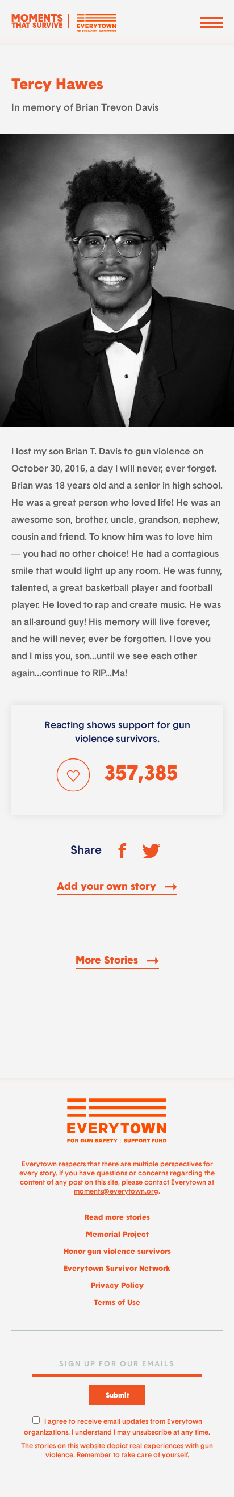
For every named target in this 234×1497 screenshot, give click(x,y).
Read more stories (117, 1217)
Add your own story (108, 887)
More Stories (108, 961)
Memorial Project (117, 1235)
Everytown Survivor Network (117, 1269)
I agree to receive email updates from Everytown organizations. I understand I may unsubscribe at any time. (117, 1426)
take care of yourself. (154, 1455)
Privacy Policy (117, 1286)
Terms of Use (117, 1303)
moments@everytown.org (116, 1192)
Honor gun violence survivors (117, 1252)
